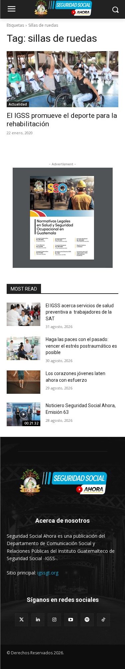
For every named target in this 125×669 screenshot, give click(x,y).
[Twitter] (21, 619)
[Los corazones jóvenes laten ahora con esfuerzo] (23, 382)
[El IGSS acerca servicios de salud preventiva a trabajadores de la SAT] (23, 314)
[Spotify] (87, 619)
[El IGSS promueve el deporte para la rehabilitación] (62, 79)
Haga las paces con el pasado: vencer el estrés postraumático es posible (81, 346)
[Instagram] (54, 619)
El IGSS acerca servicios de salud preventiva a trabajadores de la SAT (80, 312)
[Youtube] (70, 619)
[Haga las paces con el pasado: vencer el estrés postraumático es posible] (23, 348)
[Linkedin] (37, 619)
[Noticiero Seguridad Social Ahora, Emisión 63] (23, 414)
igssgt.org (47, 572)
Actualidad (18, 104)
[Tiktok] (103, 619)
